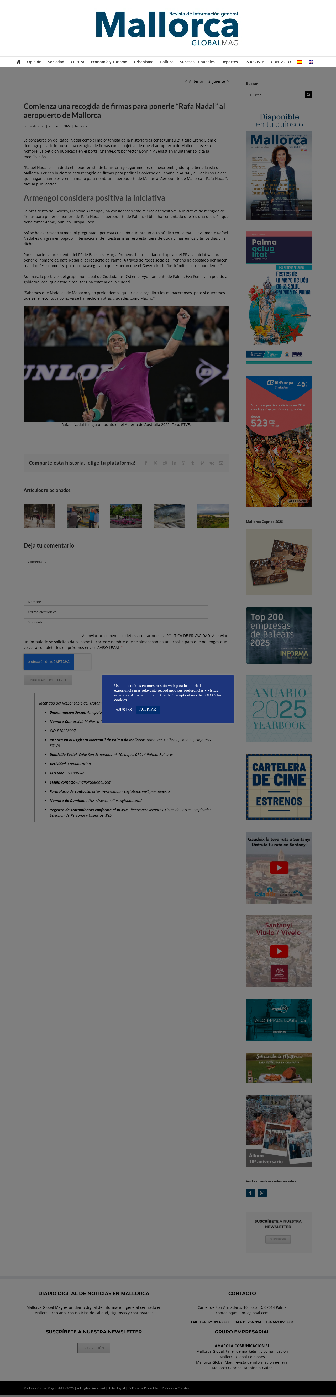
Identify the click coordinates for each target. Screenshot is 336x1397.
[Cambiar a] (299, 62)
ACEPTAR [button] (147, 709)
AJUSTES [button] (124, 709)
